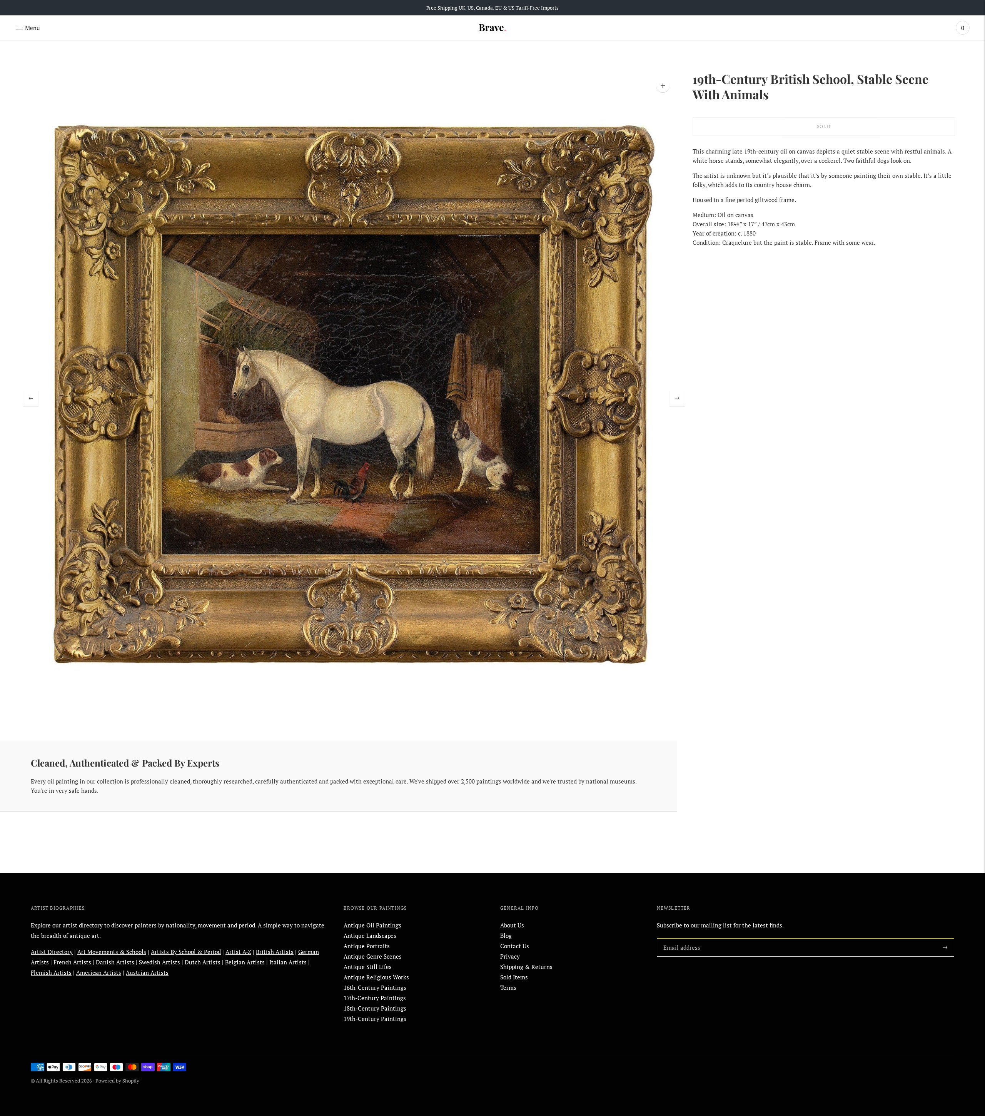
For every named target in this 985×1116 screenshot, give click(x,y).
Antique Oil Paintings (372, 925)
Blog (506, 935)
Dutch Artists (202, 962)
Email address (680, 938)
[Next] (677, 398)
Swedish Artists (159, 962)
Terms (508, 987)
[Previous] (30, 398)
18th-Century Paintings (375, 1008)
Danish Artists (115, 962)
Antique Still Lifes (368, 967)
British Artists (275, 952)
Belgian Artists (245, 962)
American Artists (98, 972)
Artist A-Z (238, 952)
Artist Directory (52, 952)
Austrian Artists (147, 972)
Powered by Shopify (117, 1080)
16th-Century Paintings (375, 987)
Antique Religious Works (376, 977)
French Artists (72, 962)
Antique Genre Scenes (373, 956)
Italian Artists (288, 962)
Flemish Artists (51, 972)
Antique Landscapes (370, 935)
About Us (512, 925)
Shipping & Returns (526, 967)
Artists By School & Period (186, 952)
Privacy (510, 956)
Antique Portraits (367, 946)
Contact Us (514, 946)
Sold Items (514, 977)
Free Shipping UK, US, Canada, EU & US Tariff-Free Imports (492, 7)
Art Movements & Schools (111, 952)
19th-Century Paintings (375, 1018)
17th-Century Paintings (375, 998)
